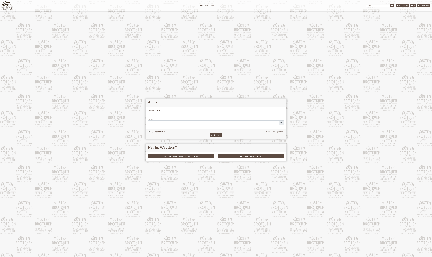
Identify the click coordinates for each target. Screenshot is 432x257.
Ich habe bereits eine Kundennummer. (181, 156)
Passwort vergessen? (275, 132)
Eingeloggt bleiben (157, 132)
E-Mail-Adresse (154, 110)
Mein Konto (424, 6)
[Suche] (392, 5)
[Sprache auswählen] (413, 5)
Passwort (152, 119)
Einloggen (216, 135)
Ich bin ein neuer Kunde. (251, 156)
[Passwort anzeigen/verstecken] (281, 122)
